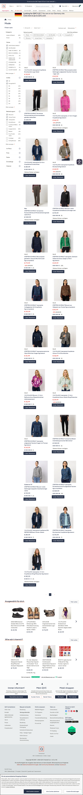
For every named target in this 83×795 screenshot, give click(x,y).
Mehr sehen (74, 602)
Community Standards (47, 764)
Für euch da (38, 723)
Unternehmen (53, 709)
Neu (12, 10)
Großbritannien (39, 755)
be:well (35, 10)
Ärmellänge (9, 161)
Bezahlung (22, 722)
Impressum (62, 764)
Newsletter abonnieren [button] (16, 697)
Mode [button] (27, 35)
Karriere (52, 725)
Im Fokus (9, 148)
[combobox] (43, 6)
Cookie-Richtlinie (10, 787)
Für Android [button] (72, 697)
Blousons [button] (28, 38)
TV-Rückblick (28, 6)
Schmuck (65, 10)
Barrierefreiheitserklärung (56, 718)
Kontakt (7, 712)
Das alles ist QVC (54, 712)
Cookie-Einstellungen (72, 791)
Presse (6, 722)
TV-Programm (38, 712)
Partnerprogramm (39, 720)
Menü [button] (10, 6)
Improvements (38, 771)
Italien (45, 755)
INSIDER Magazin (39, 709)
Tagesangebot (5, 10)
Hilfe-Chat (7, 709)
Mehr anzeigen (10, 73)
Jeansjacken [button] (49, 38)
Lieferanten (8, 725)
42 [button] (60, 35)
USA (34, 755)
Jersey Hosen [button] (38, 38)
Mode (54, 10)
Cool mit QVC (27, 10)
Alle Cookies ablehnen (52, 791)
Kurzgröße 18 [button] (68, 35)
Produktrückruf (8, 728)
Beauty (59, 10)
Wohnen (71, 10)
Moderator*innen (54, 728)
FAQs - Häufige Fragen (26, 732)
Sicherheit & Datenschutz (26, 730)
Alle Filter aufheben (72, 32)
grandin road (30, 771)
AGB (18, 764)
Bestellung (22, 709)
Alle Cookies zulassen (32, 791)
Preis (7, 153)
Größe (8, 78)
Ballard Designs (11, 771)
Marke (8, 42)
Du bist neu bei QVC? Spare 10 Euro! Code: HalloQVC (41, 1)
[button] (62, 6)
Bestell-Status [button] (47, 697)
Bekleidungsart (10, 111)
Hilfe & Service (23, 735)
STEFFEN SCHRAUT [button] (38, 35)
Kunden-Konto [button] (35, 697)
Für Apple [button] (61, 697)
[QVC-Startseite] (5, 20)
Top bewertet (42, 10)
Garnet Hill (24, 771)
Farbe (8, 157)
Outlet (51, 736)
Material (8, 166)
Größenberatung (24, 715)
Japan (49, 755)
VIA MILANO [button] (51, 35)
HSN (6, 771)
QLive (6, 719)
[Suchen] (52, 6)
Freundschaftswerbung (41, 718)
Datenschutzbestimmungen (30, 764)
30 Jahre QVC (18, 10)
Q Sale (49, 10)
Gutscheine (38, 715)
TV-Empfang (53, 730)
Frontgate (18, 771)
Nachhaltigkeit (54, 715)
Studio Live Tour (54, 733)
